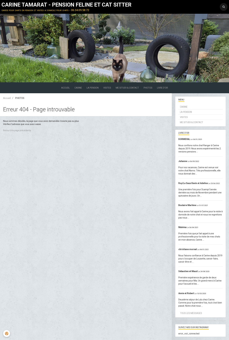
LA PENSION (93, 88)
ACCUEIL (65, 88)
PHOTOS (148, 88)
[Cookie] (6, 333)
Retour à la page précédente (17, 130)
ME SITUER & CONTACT (127, 88)
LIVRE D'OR (162, 88)
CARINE (78, 88)
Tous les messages (191, 313)
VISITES (107, 88)
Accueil (7, 98)
